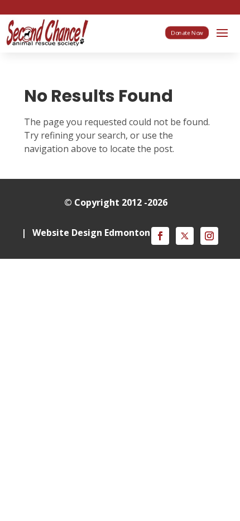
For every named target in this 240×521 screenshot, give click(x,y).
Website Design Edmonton (91, 232)
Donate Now (187, 32)
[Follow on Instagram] (209, 236)
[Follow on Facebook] (160, 236)
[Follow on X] (185, 236)
